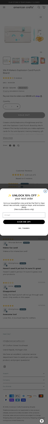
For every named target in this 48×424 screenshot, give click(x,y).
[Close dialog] (45, 191)
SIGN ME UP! (24, 222)
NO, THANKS (24, 228)
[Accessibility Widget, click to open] (41, 420)
